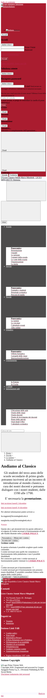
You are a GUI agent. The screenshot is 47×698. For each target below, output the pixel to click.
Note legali (10, 635)
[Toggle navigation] (21, 211)
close (4, 222)
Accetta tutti (10, 541)
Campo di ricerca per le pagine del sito (16, 428)
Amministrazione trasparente (17, 651)
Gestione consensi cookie (16, 649)
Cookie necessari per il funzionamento (16, 568)
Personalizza (6, 538)
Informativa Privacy (14, 638)
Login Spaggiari (19, 96)
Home (8, 453)
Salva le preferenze (20, 577)
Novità (8, 455)
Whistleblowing (12, 647)
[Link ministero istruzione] (12, 4)
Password (28, 50)
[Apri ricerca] (26, 191)
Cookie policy (11, 633)
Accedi (4, 35)
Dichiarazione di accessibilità (17, 642)
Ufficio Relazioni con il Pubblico (19, 640)
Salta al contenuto (8, 2)
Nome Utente (30, 47)
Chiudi (4, 112)
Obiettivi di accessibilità (15, 644)
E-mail (27, 86)
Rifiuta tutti (21, 538)
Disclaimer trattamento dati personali (15, 674)
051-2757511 (15, 600)
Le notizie (10, 458)
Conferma (13, 175)
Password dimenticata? (10, 54)
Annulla (4, 175)
